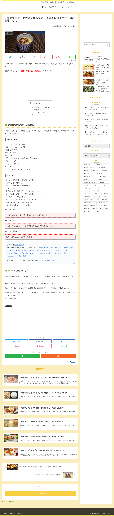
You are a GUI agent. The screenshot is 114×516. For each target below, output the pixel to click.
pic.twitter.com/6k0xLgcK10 (16, 256)
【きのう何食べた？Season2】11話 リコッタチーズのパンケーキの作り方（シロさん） (96, 134)
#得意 (46, 250)
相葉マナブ (9, 305)
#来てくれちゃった (39, 253)
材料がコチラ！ (39, 110)
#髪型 (65, 248)
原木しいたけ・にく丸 (39, 114)
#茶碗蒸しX (19, 250)
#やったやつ (28, 250)
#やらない (60, 250)
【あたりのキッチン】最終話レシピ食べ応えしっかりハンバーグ (96, 108)
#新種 (41, 250)
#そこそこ (54, 253)
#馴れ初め (28, 253)
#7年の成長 (11, 253)
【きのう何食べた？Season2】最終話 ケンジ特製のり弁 (96, 114)
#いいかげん (19, 253)
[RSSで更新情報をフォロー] (58, 356)
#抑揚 (48, 253)
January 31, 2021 (50, 260)
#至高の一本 (52, 250)
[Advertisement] (40, 86)
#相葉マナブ (18, 245)
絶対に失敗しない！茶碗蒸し (41, 107)
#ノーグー (68, 250)
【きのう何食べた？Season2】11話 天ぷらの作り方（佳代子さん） (96, 127)
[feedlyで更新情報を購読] (22, 356)
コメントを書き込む (40, 493)
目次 (34, 103)
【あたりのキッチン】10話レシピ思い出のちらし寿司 (96, 121)
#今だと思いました (65, 253)
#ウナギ (36, 250)
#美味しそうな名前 (55, 248)
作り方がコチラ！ (39, 112)
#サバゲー (44, 248)
